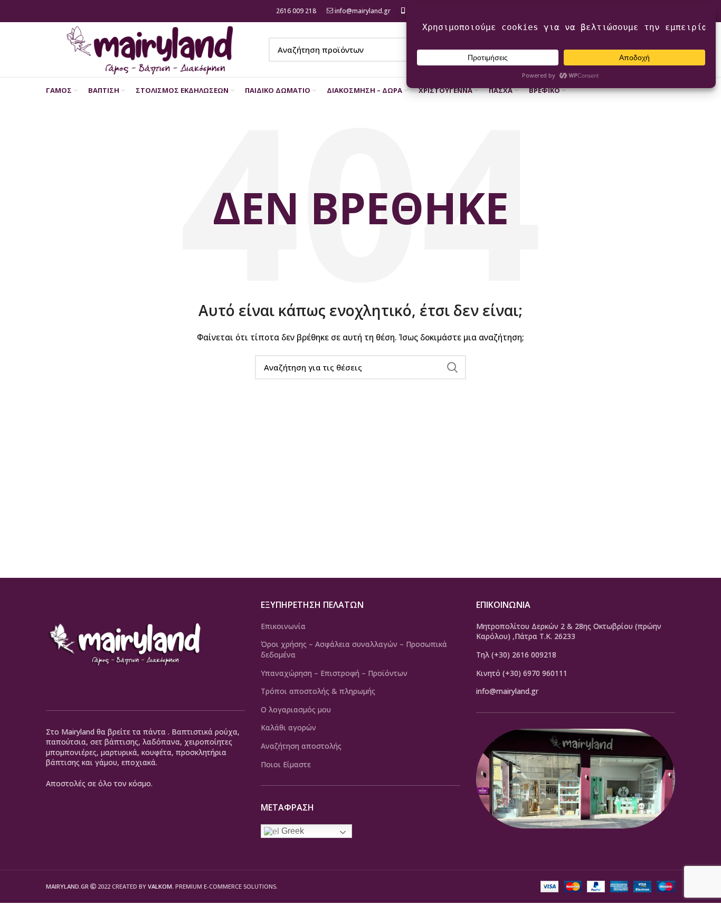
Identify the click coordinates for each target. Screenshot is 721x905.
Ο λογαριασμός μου (296, 709)
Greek (291, 830)
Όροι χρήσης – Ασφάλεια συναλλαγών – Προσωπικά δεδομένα (354, 649)
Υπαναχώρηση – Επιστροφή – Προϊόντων (334, 673)
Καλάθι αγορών (288, 727)
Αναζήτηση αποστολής (301, 746)
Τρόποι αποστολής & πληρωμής (318, 691)
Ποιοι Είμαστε (286, 764)
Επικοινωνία (283, 626)
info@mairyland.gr (363, 10)
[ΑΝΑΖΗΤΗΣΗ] (452, 367)
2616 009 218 (295, 10)
